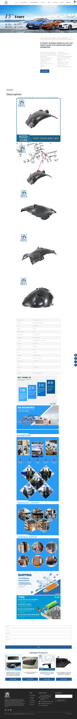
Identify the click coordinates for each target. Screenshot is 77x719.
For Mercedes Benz (52, 38)
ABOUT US (43, 2)
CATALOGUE (55, 2)
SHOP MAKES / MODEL (34, 2)
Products (46, 38)
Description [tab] (10, 80)
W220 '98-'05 (64, 38)
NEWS (49, 2)
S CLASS (59, 38)
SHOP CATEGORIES (23, 2)
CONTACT (62, 2)
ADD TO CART (13, 669)
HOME (16, 2)
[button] (36, 38)
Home (41, 38)
